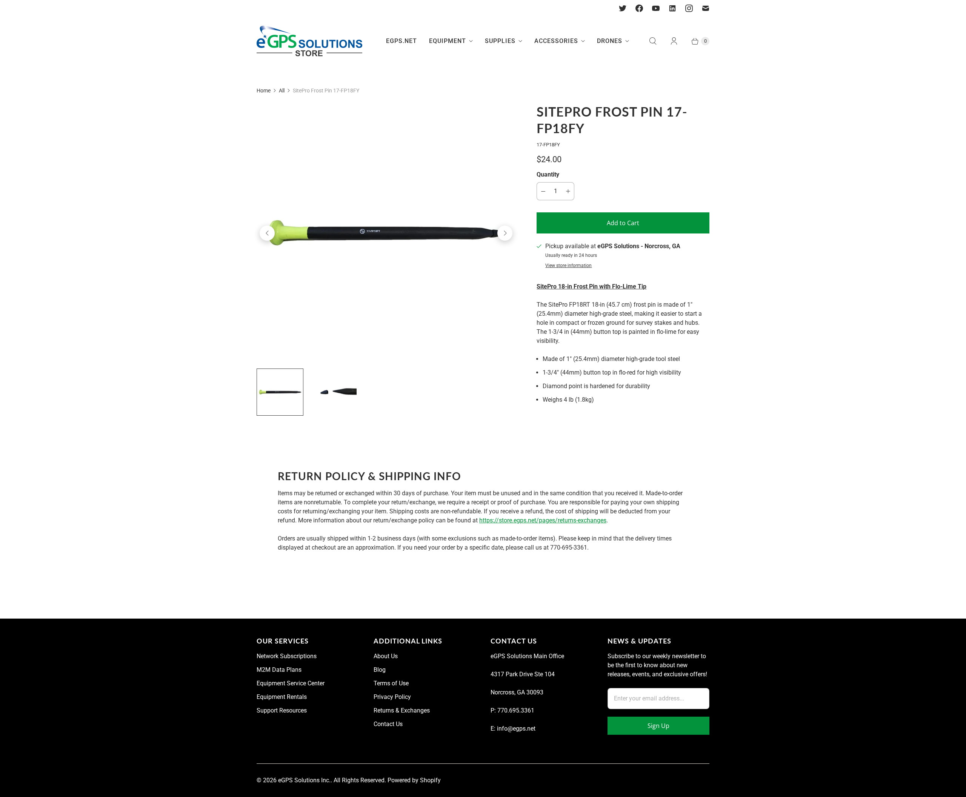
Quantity (548, 174)
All (282, 91)
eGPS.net (401, 41)
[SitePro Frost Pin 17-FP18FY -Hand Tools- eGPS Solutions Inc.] (386, 233)
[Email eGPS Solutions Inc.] (705, 8)
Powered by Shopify (414, 780)
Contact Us (388, 724)
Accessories (556, 41)
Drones (609, 41)
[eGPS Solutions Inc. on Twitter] (622, 8)
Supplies (500, 41)
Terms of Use (391, 683)
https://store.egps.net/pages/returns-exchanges (542, 520)
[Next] (504, 233)
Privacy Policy (392, 696)
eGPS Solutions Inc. (304, 780)
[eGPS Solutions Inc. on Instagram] (689, 8)
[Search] (652, 41)
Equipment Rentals (282, 696)
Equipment (447, 41)
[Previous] (267, 233)
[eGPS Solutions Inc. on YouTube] (656, 8)
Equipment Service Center (291, 683)
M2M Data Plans (279, 669)
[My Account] (674, 41)
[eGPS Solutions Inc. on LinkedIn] (672, 8)
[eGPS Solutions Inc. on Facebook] (639, 8)
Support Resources (282, 710)
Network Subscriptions (287, 656)
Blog (380, 669)
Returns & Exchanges (402, 710)
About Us (386, 656)
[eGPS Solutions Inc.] (309, 41)
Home (264, 91)
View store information (568, 265)
